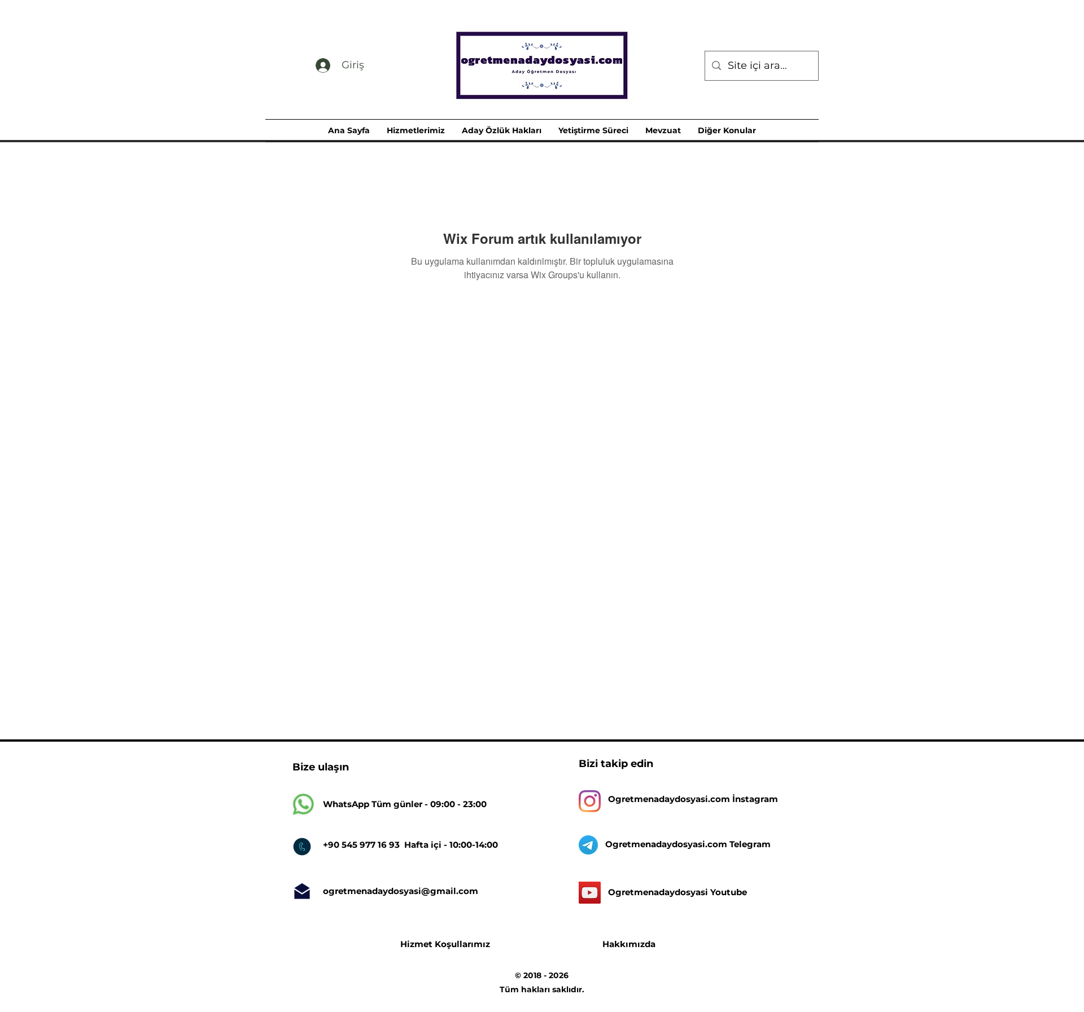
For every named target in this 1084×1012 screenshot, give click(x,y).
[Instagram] (590, 801)
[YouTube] (590, 893)
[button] (415, 131)
